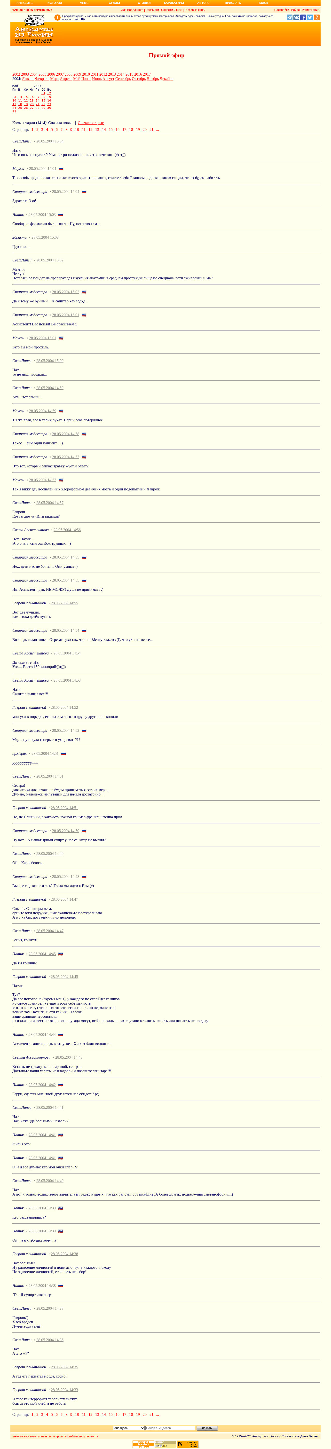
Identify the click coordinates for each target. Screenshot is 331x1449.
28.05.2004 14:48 (65, 876)
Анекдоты (24, 3)
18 (20, 104)
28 (37, 108)
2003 (25, 74)
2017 (147, 74)
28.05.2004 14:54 (65, 630)
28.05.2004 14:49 (49, 853)
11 (20, 100)
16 (49, 100)
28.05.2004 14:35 (64, 1367)
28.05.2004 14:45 (42, 954)
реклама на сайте (24, 1436)
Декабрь (166, 79)
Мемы (84, 3)
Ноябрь (153, 79)
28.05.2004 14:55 (65, 557)
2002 (16, 74)
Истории (54, 3)
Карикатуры (174, 3)
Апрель (66, 79)
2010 (86, 74)
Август (108, 79)
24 (14, 108)
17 (14, 104)
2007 (60, 74)
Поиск (263, 3)
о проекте (60, 1436)
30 (49, 108)
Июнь (86, 79)
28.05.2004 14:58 (65, 434)
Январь (28, 79)
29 (43, 108)
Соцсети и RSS (171, 10)
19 (26, 104)
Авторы (203, 3)
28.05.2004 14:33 (64, 1390)
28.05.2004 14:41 (49, 1107)
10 (14, 100)
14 (37, 100)
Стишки (144, 3)
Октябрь (139, 79)
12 (26, 100)
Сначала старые (91, 123)
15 (43, 100)
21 (37, 104)
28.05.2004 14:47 (64, 899)
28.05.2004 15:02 (49, 260)
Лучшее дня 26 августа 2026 (32, 10)
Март (54, 79)
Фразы (114, 3)
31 (14, 111)
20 (32, 104)
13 (32, 100)
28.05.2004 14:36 (49, 1340)
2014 (121, 74)
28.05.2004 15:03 (42, 215)
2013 (112, 74)
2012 (103, 74)
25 (20, 108)
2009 (77, 74)
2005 (42, 74)
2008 (68, 74)
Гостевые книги (194, 10)
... (157, 129)
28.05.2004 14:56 (67, 530)
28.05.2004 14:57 (65, 457)
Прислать (233, 3)
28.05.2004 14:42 (42, 1085)
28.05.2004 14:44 (42, 1034)
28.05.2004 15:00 (49, 361)
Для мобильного (132, 10)
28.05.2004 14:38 (64, 1254)
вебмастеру (77, 1436)
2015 (129, 74)
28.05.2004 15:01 (65, 315)
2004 (34, 74)
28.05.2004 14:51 (45, 753)
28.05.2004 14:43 (68, 1057)
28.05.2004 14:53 (67, 680)
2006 (51, 74)
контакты (44, 1436)
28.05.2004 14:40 (49, 1181)
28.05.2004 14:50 (65, 831)
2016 (138, 74)
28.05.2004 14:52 (64, 707)
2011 (94, 74)
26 (26, 108)
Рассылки (152, 10)
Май (76, 79)
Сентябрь (123, 79)
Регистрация (310, 10)
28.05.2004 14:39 (42, 1208)
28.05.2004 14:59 (49, 388)
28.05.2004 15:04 (49, 141)
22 (43, 104)
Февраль (42, 79)
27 (32, 108)
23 (49, 104)
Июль (97, 79)
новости (92, 1436)
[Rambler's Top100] (143, 1444)
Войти (295, 10)
